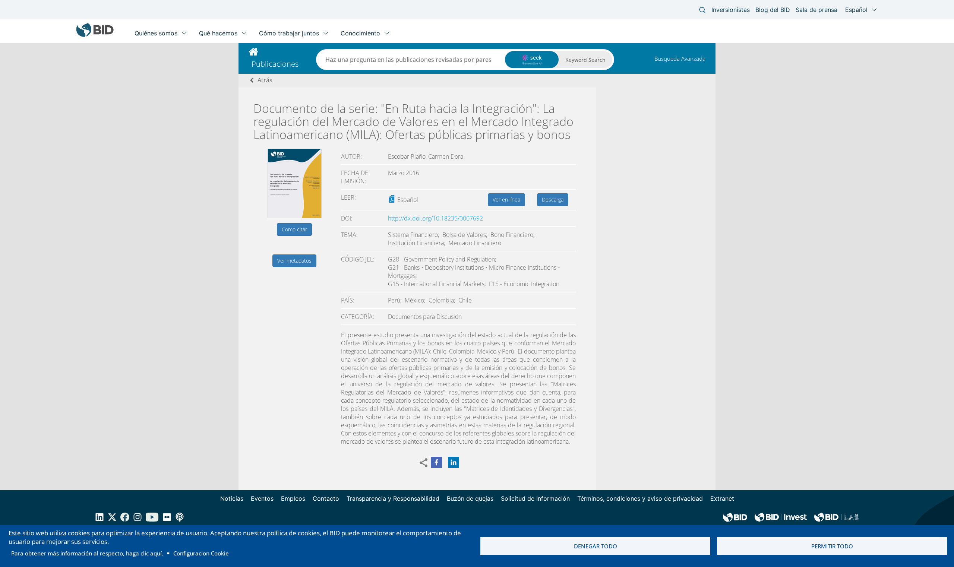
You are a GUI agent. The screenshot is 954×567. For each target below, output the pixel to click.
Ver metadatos (294, 260)
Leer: (348, 197)
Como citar (294, 229)
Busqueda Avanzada (679, 58)
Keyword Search (585, 59)
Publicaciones (275, 64)
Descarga (552, 199)
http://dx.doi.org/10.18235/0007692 (435, 218)
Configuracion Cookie (201, 553)
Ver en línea (506, 199)
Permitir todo (832, 546)
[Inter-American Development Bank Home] (95, 35)
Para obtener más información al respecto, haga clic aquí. (87, 553)
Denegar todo (595, 546)
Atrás (265, 80)
